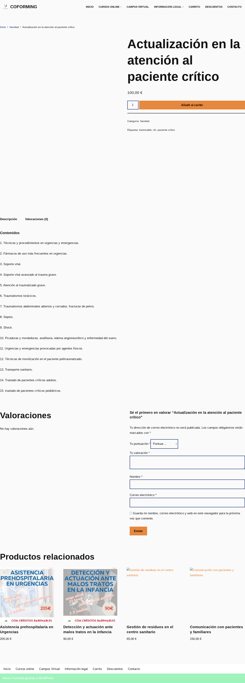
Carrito (194, 7)
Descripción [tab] (8, 219)
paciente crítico (166, 130)
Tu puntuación (140, 443)
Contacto (234, 7)
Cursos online (25, 669)
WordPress (46, 678)
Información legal (76, 669)
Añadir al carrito (192, 105)
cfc (154, 130)
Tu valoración (140, 453)
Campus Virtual (138, 7)
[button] (121, 7)
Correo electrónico (143, 495)
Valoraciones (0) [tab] (36, 219)
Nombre (136, 476)
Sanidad (14, 27)
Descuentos (213, 7)
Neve (6, 678)
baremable (145, 130)
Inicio (90, 7)
